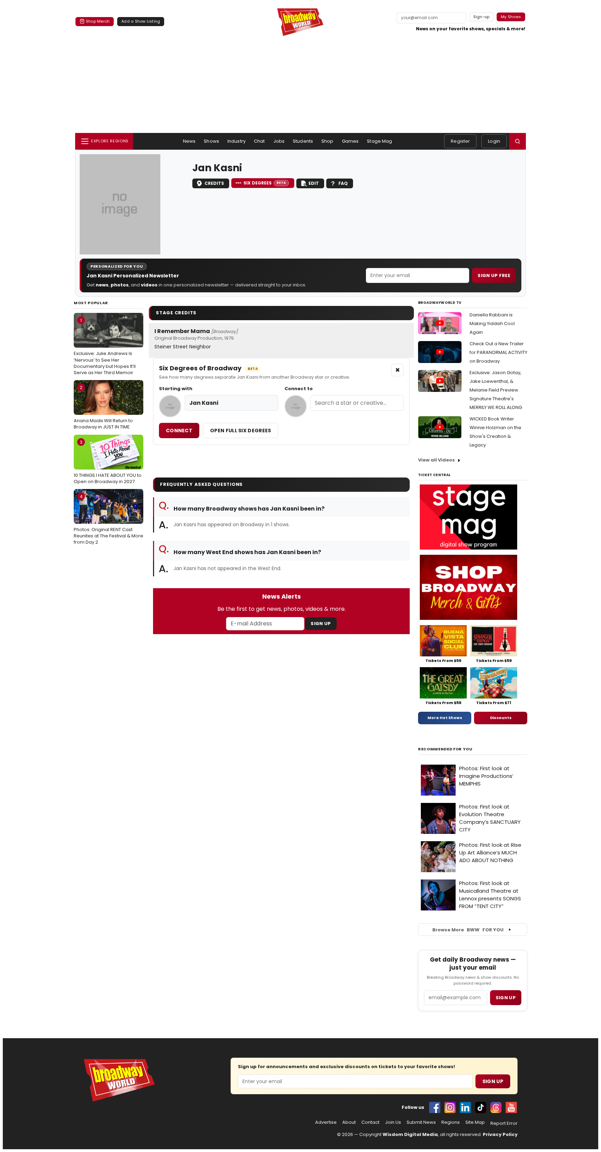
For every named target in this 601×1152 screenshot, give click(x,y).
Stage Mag (379, 141)
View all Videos (436, 460)
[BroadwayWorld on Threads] (496, 1107)
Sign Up (321, 623)
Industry (236, 141)
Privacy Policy (500, 1134)
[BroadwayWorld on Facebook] (434, 1107)
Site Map (475, 1122)
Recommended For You (445, 749)
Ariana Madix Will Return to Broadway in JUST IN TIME (103, 407)
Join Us (393, 1122)
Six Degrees (264, 183)
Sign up (506, 997)
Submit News (421, 1122)
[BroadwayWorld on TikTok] (480, 1107)
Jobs (279, 141)
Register (460, 141)
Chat (259, 141)
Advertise (326, 1122)
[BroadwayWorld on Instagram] (450, 1107)
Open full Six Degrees (240, 430)
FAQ (343, 183)
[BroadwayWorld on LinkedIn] (465, 1107)
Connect (179, 430)
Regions (450, 1122)
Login (494, 141)
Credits (214, 183)
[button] (517, 141)
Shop (327, 141)
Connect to (299, 389)
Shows (211, 141)
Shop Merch (98, 21)
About (349, 1122)
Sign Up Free (494, 275)
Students (303, 141)
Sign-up (481, 16)
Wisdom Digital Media (410, 1134)
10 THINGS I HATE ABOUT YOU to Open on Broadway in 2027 (108, 462)
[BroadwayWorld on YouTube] (511, 1107)
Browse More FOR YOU (468, 929)
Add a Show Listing (140, 21)
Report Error (504, 1123)
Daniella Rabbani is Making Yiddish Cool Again (492, 323)
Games (350, 141)
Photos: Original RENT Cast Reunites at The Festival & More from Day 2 (108, 519)
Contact (370, 1122)
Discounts (501, 717)
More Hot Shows (444, 717)
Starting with (175, 389)
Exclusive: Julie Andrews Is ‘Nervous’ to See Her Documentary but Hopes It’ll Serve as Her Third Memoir (105, 346)
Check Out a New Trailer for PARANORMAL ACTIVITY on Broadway (498, 352)
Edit (313, 183)
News (189, 141)
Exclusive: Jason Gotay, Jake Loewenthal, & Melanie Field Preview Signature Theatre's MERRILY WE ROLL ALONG (496, 390)
